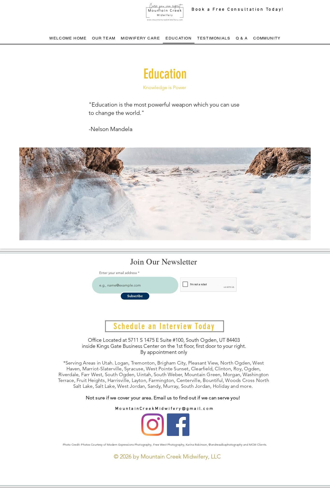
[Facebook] (178, 424)
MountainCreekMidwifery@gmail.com (164, 408)
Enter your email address (118, 272)
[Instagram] (152, 424)
